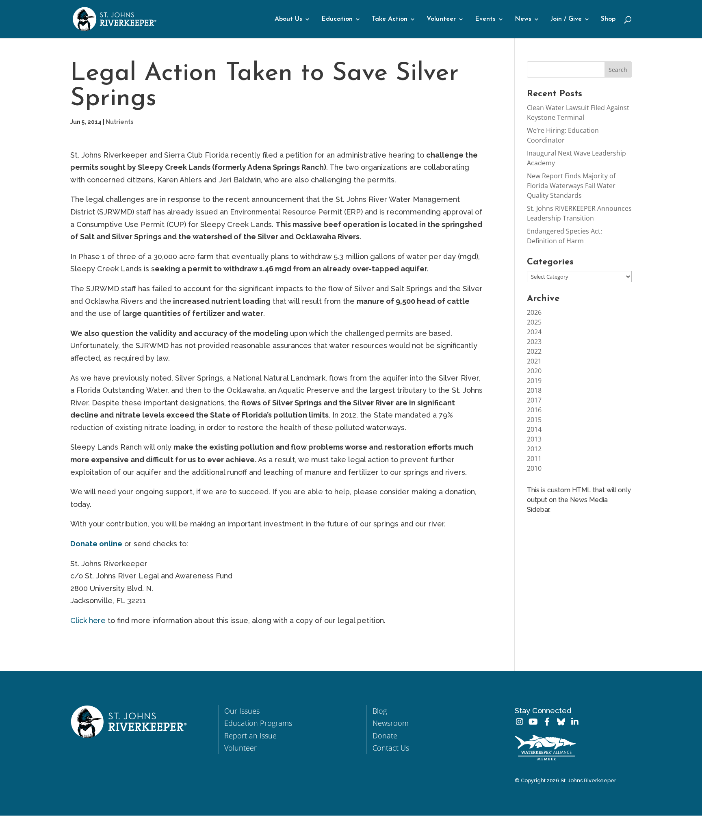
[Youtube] (533, 722)
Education (337, 19)
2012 (534, 448)
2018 (534, 390)
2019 (534, 380)
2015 (534, 419)
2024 (534, 331)
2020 (534, 370)
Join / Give (566, 19)
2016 (534, 409)
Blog (380, 711)
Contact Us (391, 748)
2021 (534, 361)
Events (485, 19)
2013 (534, 439)
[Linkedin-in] (575, 722)
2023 (534, 341)
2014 (534, 429)
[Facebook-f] (547, 722)
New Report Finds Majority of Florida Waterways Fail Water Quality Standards (571, 185)
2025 (534, 322)
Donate (385, 735)
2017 (534, 400)
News (523, 19)
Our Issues (242, 711)
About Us (288, 19)
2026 (534, 312)
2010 (534, 468)
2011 (534, 458)
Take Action (389, 19)
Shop (608, 19)
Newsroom (391, 723)
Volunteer (441, 19)
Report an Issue (250, 735)
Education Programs (258, 723)
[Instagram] (519, 722)
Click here (88, 620)
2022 (534, 351)
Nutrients (119, 122)
